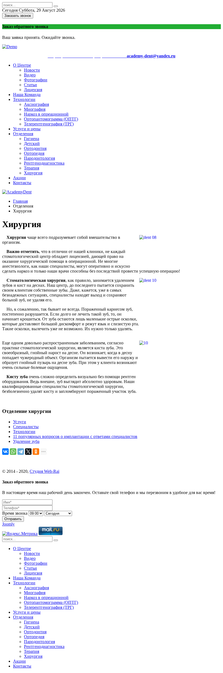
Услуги (19, 421)
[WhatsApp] (13, 451)
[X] (28, 451)
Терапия (31, 168)
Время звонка (14, 513)
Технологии (24, 99)
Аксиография (36, 104)
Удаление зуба (26, 441)
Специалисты (26, 426)
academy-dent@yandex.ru (151, 56)
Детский (32, 143)
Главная (20, 201)
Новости (32, 70)
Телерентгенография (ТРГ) (49, 124)
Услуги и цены (27, 128)
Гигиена (31, 138)
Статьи (30, 84)
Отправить (13, 519)
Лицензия (33, 89)
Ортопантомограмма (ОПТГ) (51, 119)
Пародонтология (39, 158)
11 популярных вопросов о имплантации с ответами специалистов (75, 436)
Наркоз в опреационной (46, 114)
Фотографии (35, 80)
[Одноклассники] (36, 451)
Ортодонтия (35, 148)
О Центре (22, 65)
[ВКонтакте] (5, 451)
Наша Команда (27, 94)
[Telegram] (20, 451)
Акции (19, 177)
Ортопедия (34, 153)
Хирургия (33, 173)
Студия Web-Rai (44, 471)
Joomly (8, 524)
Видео (30, 75)
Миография (34, 109)
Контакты (22, 182)
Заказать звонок (17, 16)
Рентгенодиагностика (44, 163)
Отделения (23, 133)
